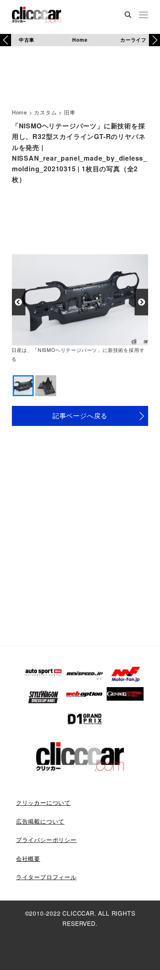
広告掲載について (40, 821)
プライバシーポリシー (46, 840)
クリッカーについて (43, 802)
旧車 (69, 112)
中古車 (26, 39)
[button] (154, 40)
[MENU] (143, 15)
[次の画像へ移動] (141, 302)
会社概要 (28, 858)
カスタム (45, 112)
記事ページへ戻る (80, 415)
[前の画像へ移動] (18, 302)
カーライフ (133, 39)
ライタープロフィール (46, 877)
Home (79, 39)
